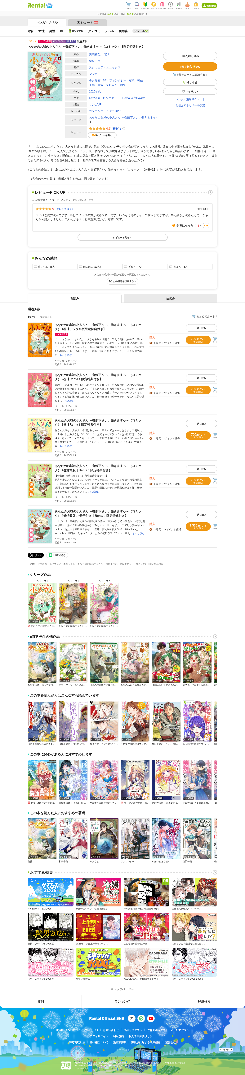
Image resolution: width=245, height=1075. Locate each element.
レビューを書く (104, 135)
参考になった (185, 225)
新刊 (41, 1001)
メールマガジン (179, 1030)
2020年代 (95, 91)
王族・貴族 (96, 85)
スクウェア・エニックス (105, 67)
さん (65, 209)
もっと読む (66, 355)
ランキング (122, 1001)
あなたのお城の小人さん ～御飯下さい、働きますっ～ (124, 117)
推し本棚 (192, 82)
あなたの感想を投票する (121, 281)
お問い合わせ (111, 1030)
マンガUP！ (97, 104)
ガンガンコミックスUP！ (105, 111)
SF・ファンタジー (115, 80)
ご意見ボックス (156, 1030)
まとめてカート (205, 316)
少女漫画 (94, 80)
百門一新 (187, 861)
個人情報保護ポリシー (141, 1036)
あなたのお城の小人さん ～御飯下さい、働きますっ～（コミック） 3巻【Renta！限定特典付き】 (98, 422)
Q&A (95, 1030)
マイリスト (192, 91)
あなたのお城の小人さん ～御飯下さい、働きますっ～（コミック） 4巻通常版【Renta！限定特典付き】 (98, 467)
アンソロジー (128, 861)
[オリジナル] (76, 31)
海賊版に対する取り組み (146, 1042)
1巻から (32, 317)
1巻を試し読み (190, 56)
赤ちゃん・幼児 (116, 85)
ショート (89, 22)
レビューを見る (121, 237)
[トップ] (36, 5)
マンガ (93, 74)
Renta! (31, 563)
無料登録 (211, 5)
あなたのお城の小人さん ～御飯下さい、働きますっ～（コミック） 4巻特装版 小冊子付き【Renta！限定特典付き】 (98, 513)
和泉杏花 (63, 861)
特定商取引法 (77, 1042)
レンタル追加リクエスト (190, 99)
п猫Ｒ (106, 54)
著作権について (99, 1042)
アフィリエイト (99, 1036)
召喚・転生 (136, 80)
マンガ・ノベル (47, 22)
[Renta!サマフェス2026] (49, 5)
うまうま (94, 861)
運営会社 (170, 1042)
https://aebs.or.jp (81, 1068)
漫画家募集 (120, 1042)
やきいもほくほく (161, 861)
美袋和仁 (94, 54)
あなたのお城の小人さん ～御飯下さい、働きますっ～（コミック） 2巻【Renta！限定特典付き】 (98, 376)
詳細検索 (204, 1001)
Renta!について (65, 1030)
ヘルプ (84, 1030)
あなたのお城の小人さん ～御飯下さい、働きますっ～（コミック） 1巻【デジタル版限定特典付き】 (98, 326)
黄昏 (30, 861)
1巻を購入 (190, 66)
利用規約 (118, 1036)
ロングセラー (111, 98)
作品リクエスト (133, 1030)
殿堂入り (94, 98)
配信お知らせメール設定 (190, 105)
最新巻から (46, 317)
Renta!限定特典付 (133, 98)
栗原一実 (94, 61)
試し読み (201, 328)
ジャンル (139, 31)
